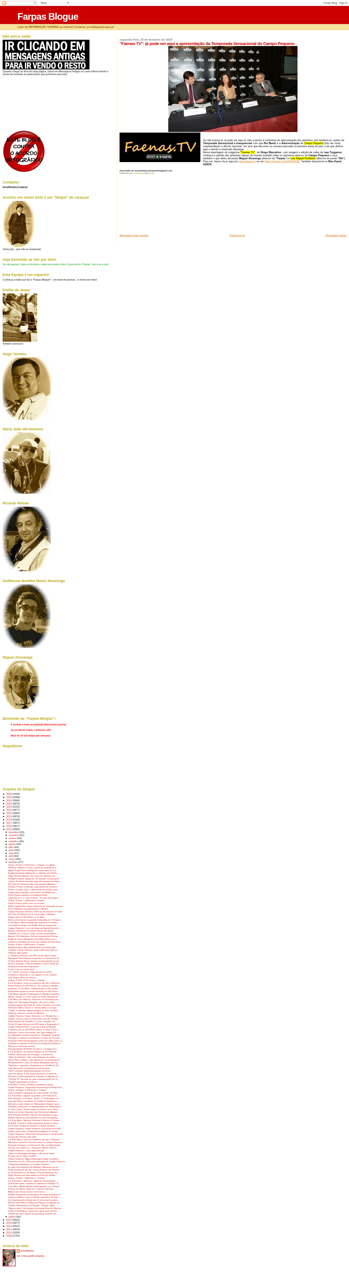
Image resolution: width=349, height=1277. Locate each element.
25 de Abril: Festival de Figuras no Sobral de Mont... (32, 1126)
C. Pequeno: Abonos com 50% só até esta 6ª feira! (32, 955)
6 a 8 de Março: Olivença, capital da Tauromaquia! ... (33, 1181)
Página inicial (237, 235)
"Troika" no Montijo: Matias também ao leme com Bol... (33, 1010)
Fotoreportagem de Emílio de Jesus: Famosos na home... (35, 1005)
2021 (9, 810)
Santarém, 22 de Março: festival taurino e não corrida (33, 988)
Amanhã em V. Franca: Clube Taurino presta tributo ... (33, 933)
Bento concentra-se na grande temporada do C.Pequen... (35, 920)
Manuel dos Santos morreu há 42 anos (26, 1192)
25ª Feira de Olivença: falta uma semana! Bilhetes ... (32, 884)
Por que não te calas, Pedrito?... (23, 1156)
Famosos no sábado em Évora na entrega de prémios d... (35, 1043)
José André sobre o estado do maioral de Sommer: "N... (34, 1183)
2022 (9, 806)
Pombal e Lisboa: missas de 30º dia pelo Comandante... (34, 879)
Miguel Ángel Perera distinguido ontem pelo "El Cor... (33, 870)
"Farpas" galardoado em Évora (22, 1082)
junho (12, 850)
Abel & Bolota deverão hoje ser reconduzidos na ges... (33, 1115)
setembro (14, 841)
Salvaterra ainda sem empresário (23, 966)
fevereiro (13, 862)
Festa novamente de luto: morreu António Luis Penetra (33, 1170)
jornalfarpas (27, 1250)
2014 (9, 1219)
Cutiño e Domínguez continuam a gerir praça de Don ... (34, 1211)
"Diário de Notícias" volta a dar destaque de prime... (32, 1057)
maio (11, 853)
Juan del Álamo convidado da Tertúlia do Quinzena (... (33, 1101)
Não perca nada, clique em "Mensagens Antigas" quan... (34, 1104)
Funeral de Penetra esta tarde (22, 1137)
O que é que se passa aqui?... (22, 969)
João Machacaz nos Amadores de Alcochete (28, 1068)
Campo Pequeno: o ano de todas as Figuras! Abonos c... (35, 928)
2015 (9, 829)
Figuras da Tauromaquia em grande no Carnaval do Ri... (34, 958)
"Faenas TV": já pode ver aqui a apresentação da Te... (33, 1079)
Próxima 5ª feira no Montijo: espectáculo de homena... (33, 887)
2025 (9, 797)
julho (11, 847)
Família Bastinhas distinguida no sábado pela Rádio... (33, 873)
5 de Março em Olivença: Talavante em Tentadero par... (34, 999)
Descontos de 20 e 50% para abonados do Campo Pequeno (36, 1161)
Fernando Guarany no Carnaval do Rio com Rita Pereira (34, 1145)
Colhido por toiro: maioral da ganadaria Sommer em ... (33, 1214)
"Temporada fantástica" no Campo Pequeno (28, 1164)
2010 (9, 1232)
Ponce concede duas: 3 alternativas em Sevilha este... (33, 889)
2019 (9, 816)
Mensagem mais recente (134, 235)
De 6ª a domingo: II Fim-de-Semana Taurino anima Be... (34, 964)
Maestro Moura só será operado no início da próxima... (33, 1118)
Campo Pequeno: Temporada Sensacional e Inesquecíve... (36, 1087)
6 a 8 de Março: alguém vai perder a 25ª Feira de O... (33, 1096)
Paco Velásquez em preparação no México (28, 909)
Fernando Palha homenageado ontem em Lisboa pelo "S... (36, 1041)
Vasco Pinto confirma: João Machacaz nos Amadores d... (34, 1060)
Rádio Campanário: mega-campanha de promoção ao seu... (36, 906)
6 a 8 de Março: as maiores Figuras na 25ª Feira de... (33, 1052)
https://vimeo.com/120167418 (282, 161)
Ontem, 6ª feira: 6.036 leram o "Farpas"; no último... (32, 865)
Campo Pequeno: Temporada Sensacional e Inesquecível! (35, 1134)
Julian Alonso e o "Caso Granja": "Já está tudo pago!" (33, 898)
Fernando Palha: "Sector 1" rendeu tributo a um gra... (33, 1008)
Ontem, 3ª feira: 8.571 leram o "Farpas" (26, 980)
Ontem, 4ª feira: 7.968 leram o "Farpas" (26, 1178)
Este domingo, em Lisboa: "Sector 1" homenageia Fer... (34, 1098)
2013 (9, 1222)
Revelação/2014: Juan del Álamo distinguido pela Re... (34, 1062)
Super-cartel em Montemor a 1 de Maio (26, 917)
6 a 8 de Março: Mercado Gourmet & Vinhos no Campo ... (35, 1120)
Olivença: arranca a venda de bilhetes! (26, 1013)
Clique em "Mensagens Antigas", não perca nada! (31, 1002)
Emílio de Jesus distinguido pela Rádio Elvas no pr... (32, 939)
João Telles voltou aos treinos (22, 977)
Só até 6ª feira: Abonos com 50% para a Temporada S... (34, 1024)
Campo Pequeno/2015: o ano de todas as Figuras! (32, 1027)
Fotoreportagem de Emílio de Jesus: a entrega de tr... (33, 1049)
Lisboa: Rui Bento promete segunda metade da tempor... (34, 881)
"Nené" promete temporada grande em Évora (29, 1071)
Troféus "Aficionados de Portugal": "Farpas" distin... (32, 1205)
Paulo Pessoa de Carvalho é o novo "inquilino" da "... (33, 1021)
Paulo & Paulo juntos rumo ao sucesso (26, 903)
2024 (9, 800)
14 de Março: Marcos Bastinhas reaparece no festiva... (33, 922)
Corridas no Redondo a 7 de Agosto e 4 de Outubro (32, 975)
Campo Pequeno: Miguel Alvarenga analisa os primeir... (34, 1159)
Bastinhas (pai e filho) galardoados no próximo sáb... (32, 947)
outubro (13, 838)
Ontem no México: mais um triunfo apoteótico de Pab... (34, 1197)
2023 (9, 803)
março (12, 859)
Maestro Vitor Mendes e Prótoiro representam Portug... (33, 936)
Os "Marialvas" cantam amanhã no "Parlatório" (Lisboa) (34, 1035)
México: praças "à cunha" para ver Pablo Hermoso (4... (33, 997)
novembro (14, 835)
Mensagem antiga (336, 235)
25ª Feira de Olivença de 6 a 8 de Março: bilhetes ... (32, 914)
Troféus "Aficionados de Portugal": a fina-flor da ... (31, 1054)
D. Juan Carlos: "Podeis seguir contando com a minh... (33, 1109)
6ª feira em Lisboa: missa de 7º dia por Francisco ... (32, 1189)
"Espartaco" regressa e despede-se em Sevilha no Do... (34, 1065)
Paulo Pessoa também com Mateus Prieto (27, 895)
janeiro (12, 1216)
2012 (9, 1226)
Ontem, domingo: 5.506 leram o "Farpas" (27, 1090)
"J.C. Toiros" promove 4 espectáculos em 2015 (30, 972)
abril (11, 856)
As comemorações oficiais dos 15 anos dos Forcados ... (34, 1200)
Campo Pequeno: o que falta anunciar (26, 1150)
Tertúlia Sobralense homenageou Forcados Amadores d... (35, 1194)
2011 (9, 1229)
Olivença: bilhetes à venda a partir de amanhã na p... (33, 867)
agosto (12, 844)
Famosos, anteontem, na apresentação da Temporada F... (35, 1106)
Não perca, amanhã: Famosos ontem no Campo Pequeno (35, 1142)
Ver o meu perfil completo (30, 1256)
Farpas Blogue (47, 16)
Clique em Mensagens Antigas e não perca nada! (31, 1153)
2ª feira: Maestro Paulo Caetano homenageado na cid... (34, 961)
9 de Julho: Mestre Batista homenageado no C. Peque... (34, 1186)
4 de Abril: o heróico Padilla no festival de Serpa (30, 1084)
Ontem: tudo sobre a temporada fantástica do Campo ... (34, 1131)
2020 (9, 813)
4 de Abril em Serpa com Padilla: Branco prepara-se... (33, 925)
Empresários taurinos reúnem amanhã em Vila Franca (33, 991)
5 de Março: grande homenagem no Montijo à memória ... (35, 994)
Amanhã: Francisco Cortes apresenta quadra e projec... (34, 1123)
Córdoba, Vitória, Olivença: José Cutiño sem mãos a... (33, 950)
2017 (9, 822)
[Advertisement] (150, 205)
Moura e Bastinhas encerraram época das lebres (31, 931)
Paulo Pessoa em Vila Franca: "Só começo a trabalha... (34, 986)
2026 (9, 794)
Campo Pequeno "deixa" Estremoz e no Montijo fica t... (34, 1016)
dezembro (14, 832)
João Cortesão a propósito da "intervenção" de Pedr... (33, 1093)
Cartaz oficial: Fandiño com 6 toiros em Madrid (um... (32, 892)
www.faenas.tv (247, 161)
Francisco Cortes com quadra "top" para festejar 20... (33, 1032)
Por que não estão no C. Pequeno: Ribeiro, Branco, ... (33, 1148)
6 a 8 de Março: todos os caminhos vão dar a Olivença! (34, 983)
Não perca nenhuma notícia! (21, 1046)
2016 (9, 826)
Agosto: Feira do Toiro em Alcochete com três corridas (33, 1019)
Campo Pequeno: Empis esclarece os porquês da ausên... (35, 1128)
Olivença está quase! (18, 953)
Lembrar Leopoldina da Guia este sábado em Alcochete (34, 942)
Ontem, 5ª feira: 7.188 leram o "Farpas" (26, 900)
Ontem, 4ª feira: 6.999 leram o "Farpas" (26, 944)
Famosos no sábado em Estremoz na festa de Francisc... (34, 1038)
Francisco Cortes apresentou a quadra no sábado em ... (34, 1076)
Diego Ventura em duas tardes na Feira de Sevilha (31, 1175)
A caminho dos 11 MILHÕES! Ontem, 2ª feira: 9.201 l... (33, 1030)
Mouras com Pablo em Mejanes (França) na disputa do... (34, 1203)
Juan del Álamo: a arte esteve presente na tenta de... (33, 1074)
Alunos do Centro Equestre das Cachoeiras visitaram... (33, 1112)
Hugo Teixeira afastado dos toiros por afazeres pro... (32, 876)
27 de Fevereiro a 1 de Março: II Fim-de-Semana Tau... (33, 1172)
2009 (9, 1235)
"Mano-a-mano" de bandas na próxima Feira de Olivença (34, 1208)
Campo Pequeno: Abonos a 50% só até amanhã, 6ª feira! (35, 911)
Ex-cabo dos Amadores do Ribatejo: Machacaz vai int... (34, 1167)
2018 (9, 819)
